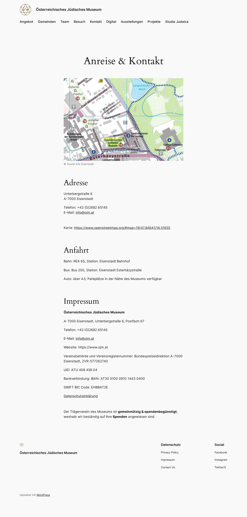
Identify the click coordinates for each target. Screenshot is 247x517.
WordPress (43, 495)
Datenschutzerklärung (81, 396)
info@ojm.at (85, 212)
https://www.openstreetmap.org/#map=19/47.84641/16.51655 (122, 228)
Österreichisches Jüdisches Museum (69, 9)
